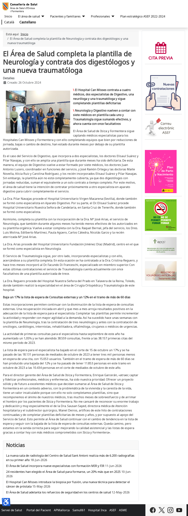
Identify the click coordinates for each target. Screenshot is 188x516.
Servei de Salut (11, 510)
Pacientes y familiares (65, 16)
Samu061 (79, 510)
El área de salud (29, 16)
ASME (123, 510)
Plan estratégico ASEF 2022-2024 (142, 16)
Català (9, 22)
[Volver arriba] (181, 509)
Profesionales (100, 16)
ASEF (112, 510)
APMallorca (62, 510)
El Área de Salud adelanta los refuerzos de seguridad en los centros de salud (58, 492)
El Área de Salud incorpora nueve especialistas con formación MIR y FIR (55, 466)
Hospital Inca (97, 510)
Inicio (8, 16)
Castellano (27, 22)
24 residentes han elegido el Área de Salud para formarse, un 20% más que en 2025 (63, 472)
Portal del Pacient (38, 510)
